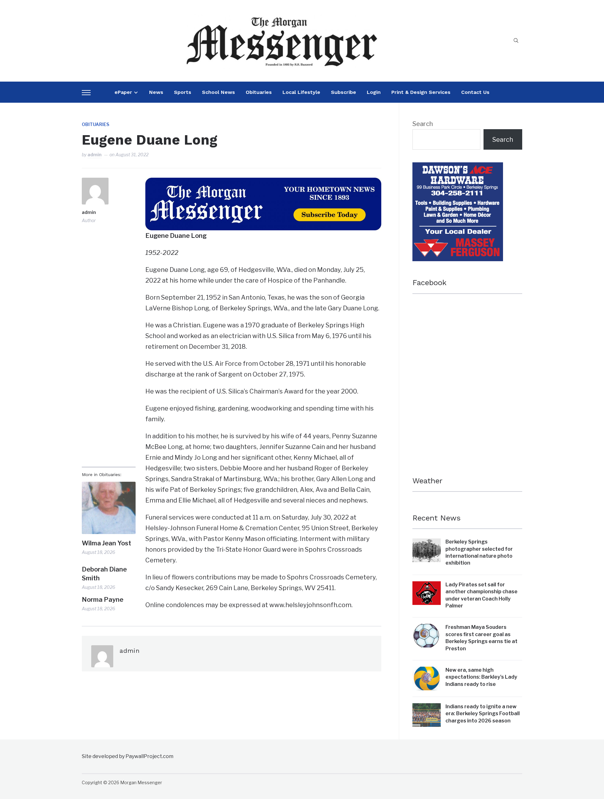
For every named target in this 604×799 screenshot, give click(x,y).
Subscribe (343, 92)
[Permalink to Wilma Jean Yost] (109, 508)
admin (94, 154)
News (156, 92)
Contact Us (475, 92)
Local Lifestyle (301, 92)
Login (374, 92)
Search (422, 124)
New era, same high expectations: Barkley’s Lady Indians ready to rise (481, 677)
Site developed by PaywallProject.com (127, 756)
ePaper (123, 92)
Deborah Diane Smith (104, 574)
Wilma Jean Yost (106, 543)
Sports (182, 92)
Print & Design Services (420, 92)
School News (218, 92)
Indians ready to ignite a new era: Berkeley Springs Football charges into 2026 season (482, 714)
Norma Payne (102, 599)
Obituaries (259, 92)
